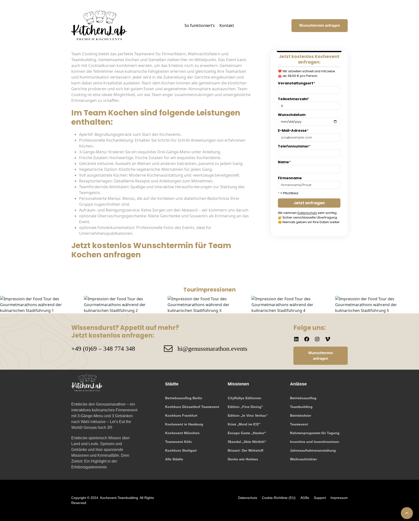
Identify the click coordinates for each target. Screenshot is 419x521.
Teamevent (299, 424)
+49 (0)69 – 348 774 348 (103, 348)
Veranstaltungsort (296, 83)
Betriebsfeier (300, 415)
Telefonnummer (294, 146)
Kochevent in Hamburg (184, 424)
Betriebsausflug (303, 398)
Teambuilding (301, 407)
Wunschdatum (292, 114)
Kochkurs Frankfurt (181, 415)
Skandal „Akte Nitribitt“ (247, 442)
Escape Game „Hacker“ (247, 433)
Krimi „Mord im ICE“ (244, 424)
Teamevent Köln (178, 442)
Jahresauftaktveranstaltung (313, 450)
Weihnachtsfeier (303, 459)
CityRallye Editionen (244, 398)
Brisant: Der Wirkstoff (245, 450)
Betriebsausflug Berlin (183, 398)
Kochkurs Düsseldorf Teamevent (192, 407)
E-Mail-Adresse (293, 130)
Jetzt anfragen (309, 203)
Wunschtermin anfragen (319, 25)
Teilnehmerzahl (293, 99)
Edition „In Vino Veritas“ (248, 415)
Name (284, 162)
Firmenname (290, 178)
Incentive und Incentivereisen (314, 442)
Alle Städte (174, 459)
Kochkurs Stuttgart (181, 450)
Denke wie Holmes (243, 459)
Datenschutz (307, 213)
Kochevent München (182, 433)
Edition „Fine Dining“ (245, 407)
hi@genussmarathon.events (212, 348)
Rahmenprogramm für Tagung (314, 433)
